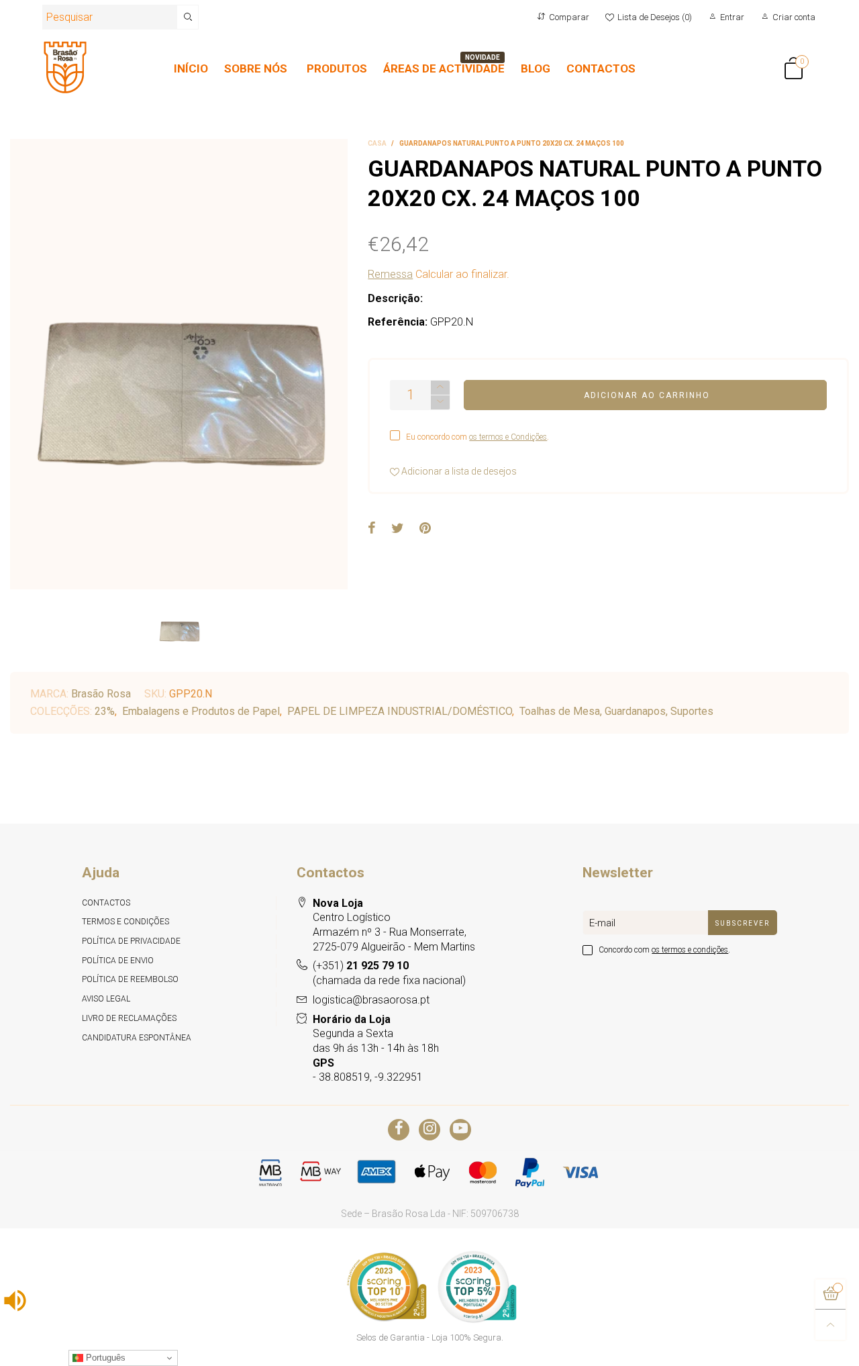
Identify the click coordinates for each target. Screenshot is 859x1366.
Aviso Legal (106, 999)
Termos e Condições (125, 921)
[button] (440, 402)
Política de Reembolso (130, 979)
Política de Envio (118, 960)
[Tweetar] (397, 529)
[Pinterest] (425, 529)
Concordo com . (664, 950)
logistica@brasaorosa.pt (371, 999)
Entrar (732, 17)
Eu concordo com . (477, 437)
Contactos (106, 903)
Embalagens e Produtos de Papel (201, 711)
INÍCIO (191, 68)
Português (104, 1358)
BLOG (535, 68)
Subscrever (742, 923)
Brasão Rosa (101, 693)
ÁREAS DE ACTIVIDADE (444, 68)
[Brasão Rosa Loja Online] (65, 67)
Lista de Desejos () (654, 17)
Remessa (390, 274)
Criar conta (793, 17)
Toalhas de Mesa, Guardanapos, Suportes (616, 711)
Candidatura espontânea (136, 1037)
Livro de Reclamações (129, 1018)
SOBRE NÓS (255, 68)
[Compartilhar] (372, 529)
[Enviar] (188, 17)
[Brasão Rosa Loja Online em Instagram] (429, 1129)
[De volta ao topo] (830, 1325)
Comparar (569, 17)
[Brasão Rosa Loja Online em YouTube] (460, 1129)
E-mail (602, 923)
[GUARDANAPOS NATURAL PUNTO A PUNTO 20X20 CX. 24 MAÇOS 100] (179, 364)
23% (105, 711)
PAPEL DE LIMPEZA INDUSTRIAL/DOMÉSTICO (399, 711)
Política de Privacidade (131, 941)
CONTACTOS (601, 68)
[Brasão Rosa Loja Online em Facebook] (398, 1129)
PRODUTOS (337, 68)
